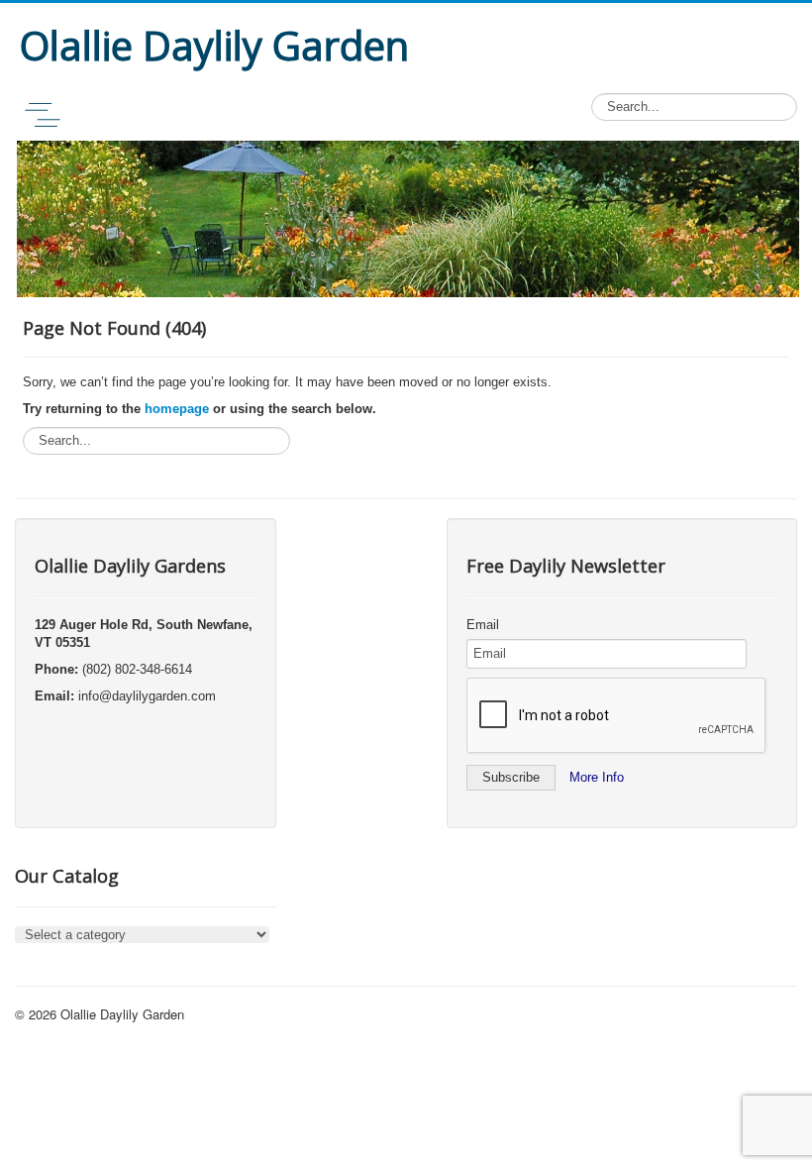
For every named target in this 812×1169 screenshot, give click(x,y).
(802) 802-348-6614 (137, 669)
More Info (596, 777)
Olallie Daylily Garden (122, 1014)
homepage (177, 408)
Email (482, 624)
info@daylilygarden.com (147, 696)
